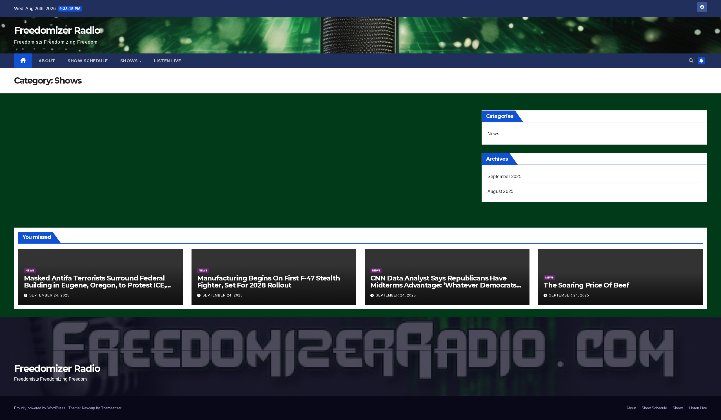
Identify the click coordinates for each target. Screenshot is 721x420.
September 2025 (505, 176)
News (493, 133)
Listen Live (167, 60)
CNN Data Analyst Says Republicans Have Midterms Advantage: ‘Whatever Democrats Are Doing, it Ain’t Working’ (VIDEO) (443, 285)
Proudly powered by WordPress (40, 408)
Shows (129, 60)
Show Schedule (88, 60)
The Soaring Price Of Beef (586, 285)
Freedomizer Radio (57, 30)
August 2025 (500, 191)
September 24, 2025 (49, 295)
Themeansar (111, 408)
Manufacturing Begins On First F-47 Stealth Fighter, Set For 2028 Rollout (268, 281)
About (47, 60)
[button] (691, 60)
